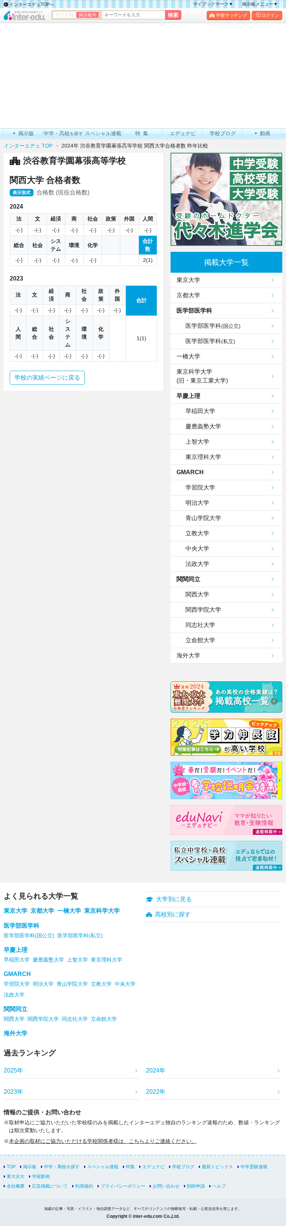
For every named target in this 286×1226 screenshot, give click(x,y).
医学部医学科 (194, 310)
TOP (11, 1166)
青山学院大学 (203, 518)
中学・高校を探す (62, 1166)
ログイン (270, 15)
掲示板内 (87, 15)
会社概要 (16, 1186)
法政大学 (197, 564)
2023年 (13, 1092)
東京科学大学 (102, 910)
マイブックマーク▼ (213, 4)
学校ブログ (183, 1166)
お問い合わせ (166, 1186)
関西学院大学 (203, 609)
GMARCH (190, 472)
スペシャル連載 (102, 1166)
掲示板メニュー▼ (260, 4)
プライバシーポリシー (123, 1186)
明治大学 (197, 503)
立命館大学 (200, 640)
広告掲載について (50, 1186)
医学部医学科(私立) (80, 935)
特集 (130, 1166)
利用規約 (84, 1186)
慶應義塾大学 (203, 426)
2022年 (155, 1092)
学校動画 (41, 1176)
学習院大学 (200, 487)
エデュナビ (153, 1166)
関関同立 (188, 579)
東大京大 (16, 1176)
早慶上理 (188, 396)
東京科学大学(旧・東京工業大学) (202, 376)
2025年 (13, 1070)
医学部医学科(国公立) (29, 935)
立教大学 (197, 533)
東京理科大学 (203, 457)
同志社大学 (200, 625)
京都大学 (188, 295)
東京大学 (188, 280)
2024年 (155, 1070)
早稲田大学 (200, 411)
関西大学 (197, 594)
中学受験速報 (254, 1166)
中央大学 (197, 548)
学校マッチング (231, 15)
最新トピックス (217, 1166)
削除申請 (196, 1186)
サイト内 (64, 15)
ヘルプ (219, 1186)
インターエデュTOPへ (31, 4)
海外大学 (188, 655)
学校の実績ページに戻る (47, 377)
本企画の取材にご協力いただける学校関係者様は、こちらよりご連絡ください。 (103, 1141)
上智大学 (197, 441)
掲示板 (29, 1166)
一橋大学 (188, 356)
